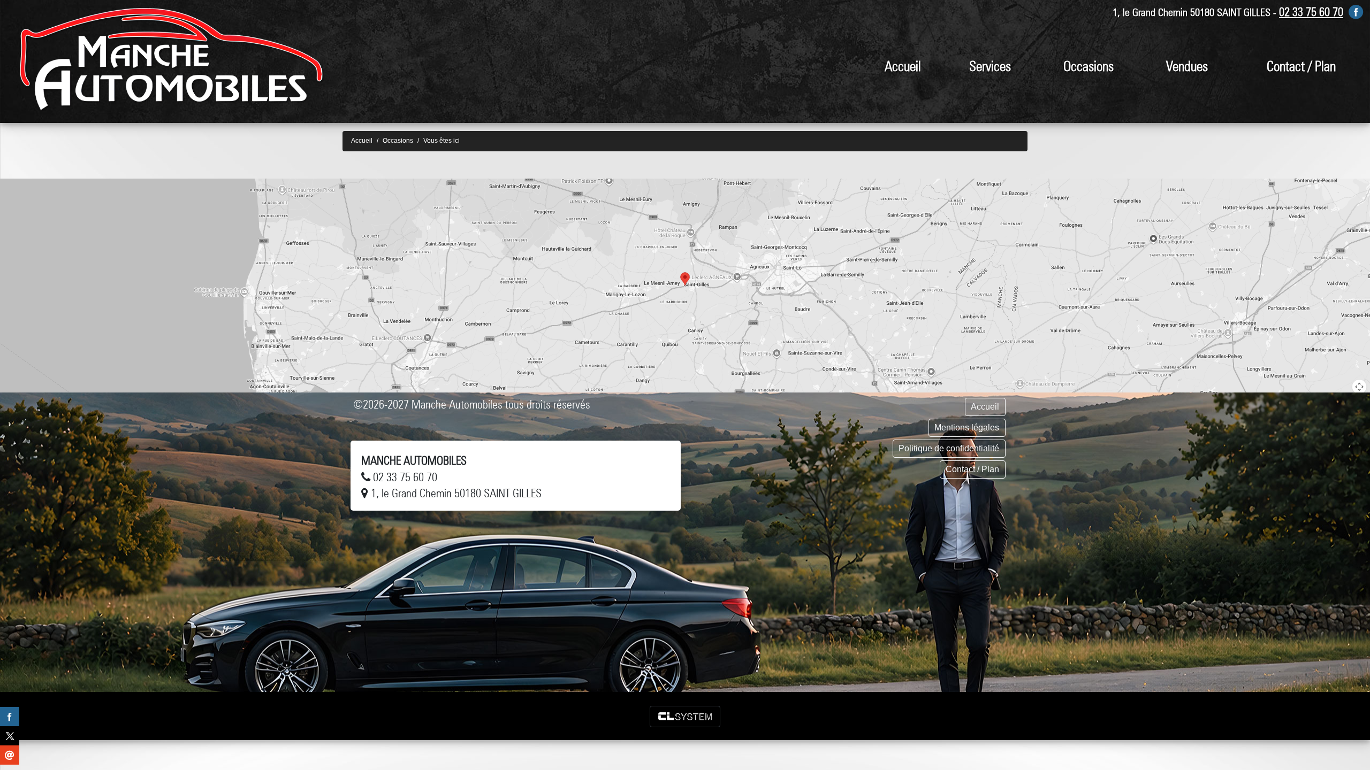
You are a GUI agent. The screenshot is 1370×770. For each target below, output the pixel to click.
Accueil (903, 66)
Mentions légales (966, 427)
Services (990, 66)
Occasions (1088, 66)
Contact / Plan (1301, 66)
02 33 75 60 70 (1311, 12)
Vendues (1187, 66)
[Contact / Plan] (685, 285)
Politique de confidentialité (949, 448)
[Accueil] (171, 59)
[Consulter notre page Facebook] (1356, 11)
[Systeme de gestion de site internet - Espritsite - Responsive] (685, 716)
